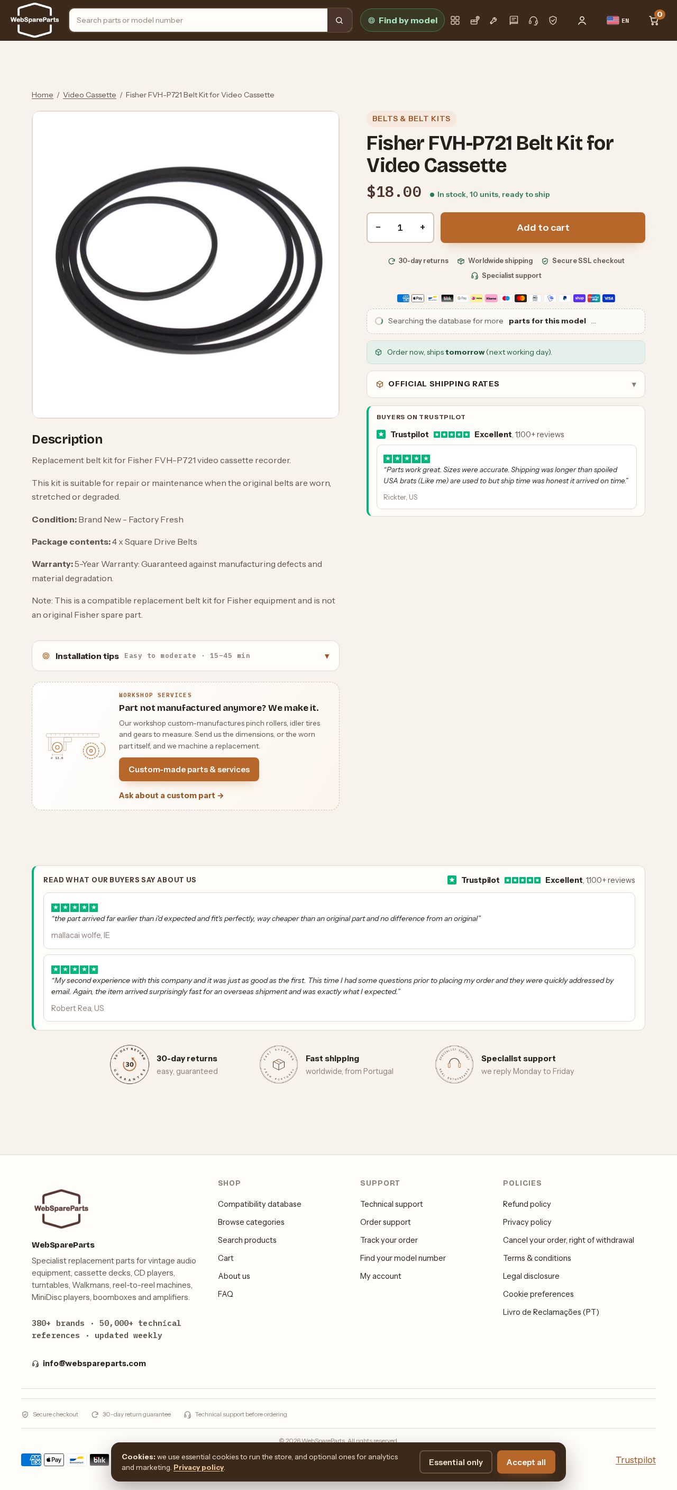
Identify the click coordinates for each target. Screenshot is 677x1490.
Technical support (391, 1204)
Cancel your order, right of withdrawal (568, 1240)
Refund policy (527, 1204)
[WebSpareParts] (35, 20)
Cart (226, 1258)
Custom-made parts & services (189, 769)
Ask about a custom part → (171, 795)
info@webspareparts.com (94, 1363)
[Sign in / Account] (582, 20)
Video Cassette (89, 95)
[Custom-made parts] (494, 20)
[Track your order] (474, 20)
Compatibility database (259, 1204)
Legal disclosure (531, 1276)
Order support (385, 1222)
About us (234, 1276)
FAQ (225, 1294)
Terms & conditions (537, 1258)
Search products (247, 1240)
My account (380, 1276)
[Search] (339, 20)
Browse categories (251, 1222)
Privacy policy (527, 1222)
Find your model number (403, 1258)
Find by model (408, 20)
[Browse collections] (455, 20)
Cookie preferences (538, 1294)
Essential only (456, 1462)
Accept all (526, 1462)
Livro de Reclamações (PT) (551, 1312)
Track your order (389, 1240)
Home (42, 95)
